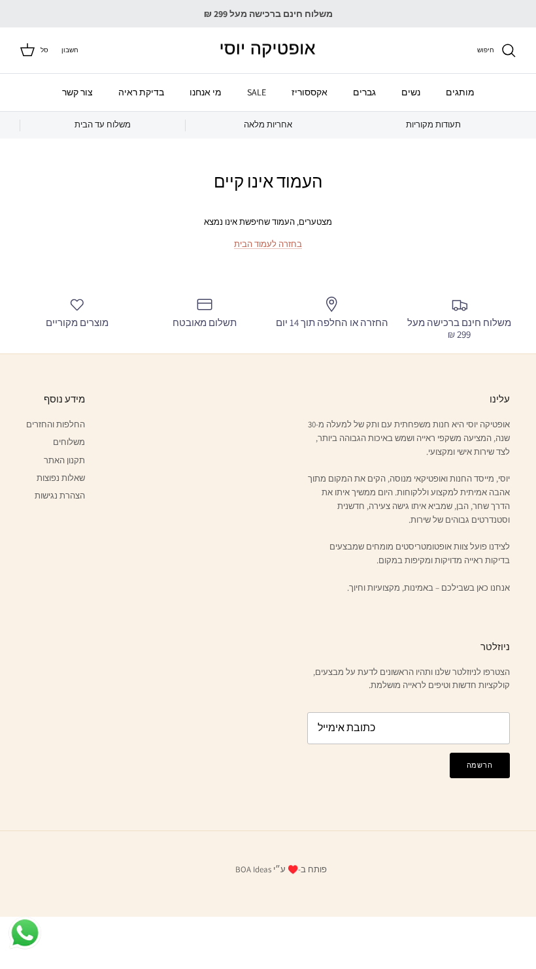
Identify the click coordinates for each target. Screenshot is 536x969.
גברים (364, 92)
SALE (256, 92)
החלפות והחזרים (55, 424)
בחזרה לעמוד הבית (268, 244)
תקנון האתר (64, 460)
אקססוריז (309, 92)
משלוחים (69, 442)
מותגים (460, 92)
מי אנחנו (206, 92)
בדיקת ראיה (141, 92)
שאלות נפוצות (61, 478)
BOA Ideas (253, 869)
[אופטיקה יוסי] (268, 51)
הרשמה (480, 765)
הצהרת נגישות (60, 495)
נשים (410, 92)
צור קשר (77, 92)
